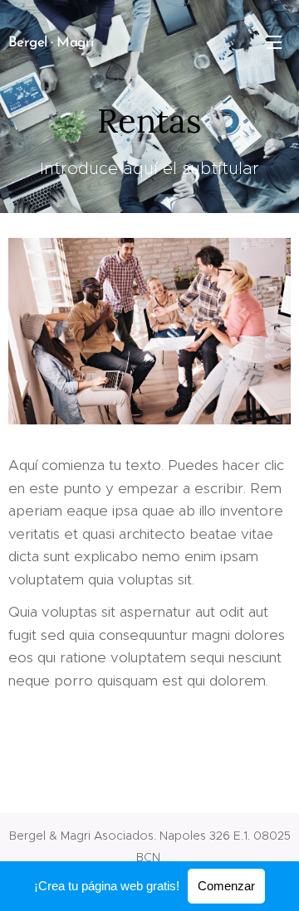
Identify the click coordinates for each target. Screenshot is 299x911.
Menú (274, 41)
